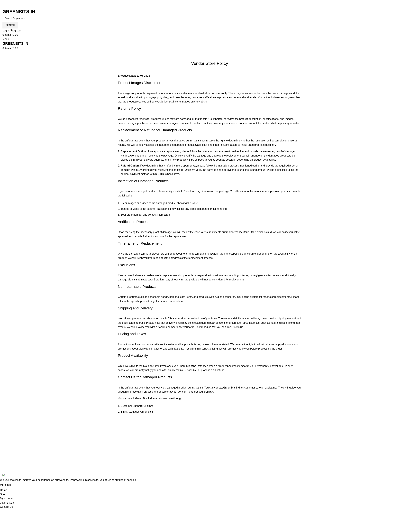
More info (5, 484)
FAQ (284, 430)
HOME (355, 430)
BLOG (355, 436)
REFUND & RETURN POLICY (300, 461)
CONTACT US (360, 467)
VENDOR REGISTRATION (367, 455)
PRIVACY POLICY (293, 449)
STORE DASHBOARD (365, 449)
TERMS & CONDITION (295, 443)
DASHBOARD (360, 443)
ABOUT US (358, 461)
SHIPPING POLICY (293, 455)
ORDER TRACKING (294, 436)
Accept (18, 485)
